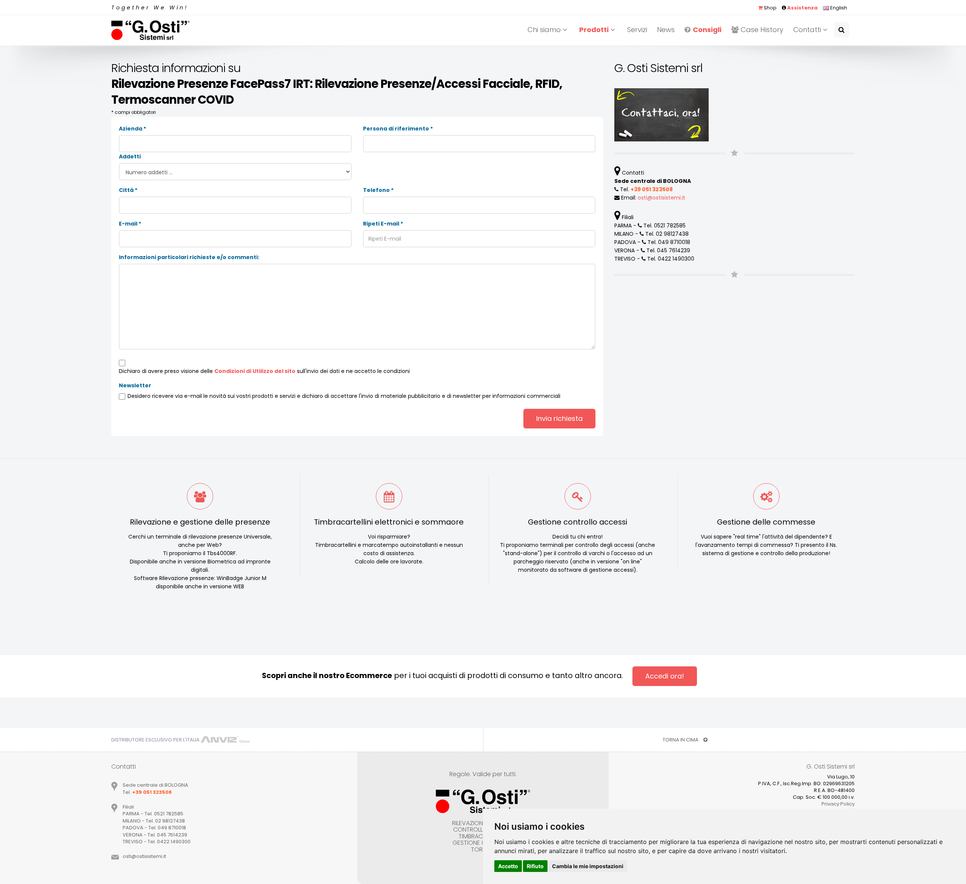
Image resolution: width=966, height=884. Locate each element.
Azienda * (132, 128)
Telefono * (378, 190)
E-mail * (130, 223)
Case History (762, 29)
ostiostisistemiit (661, 197)
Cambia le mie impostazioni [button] (587, 866)
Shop (770, 7)
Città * (128, 190)
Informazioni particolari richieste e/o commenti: (189, 257)
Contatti (808, 29)
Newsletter (135, 385)
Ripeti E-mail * (383, 223)
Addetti (130, 156)
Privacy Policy (838, 803)
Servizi (637, 29)
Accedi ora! (664, 676)
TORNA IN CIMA (681, 739)
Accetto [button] (508, 866)
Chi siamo (545, 29)
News (666, 29)
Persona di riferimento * (398, 128)
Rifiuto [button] (535, 866)
